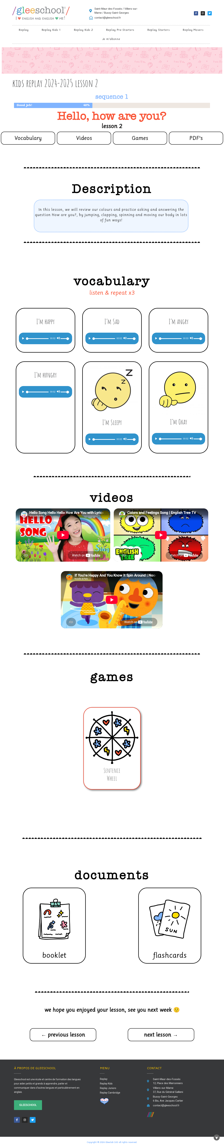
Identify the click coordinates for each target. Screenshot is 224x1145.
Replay (23, 30)
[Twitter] (210, 13)
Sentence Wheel (112, 774)
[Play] (23, 338)
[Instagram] (203, 13)
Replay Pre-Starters (120, 30)
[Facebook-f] (196, 13)
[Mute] (58, 338)
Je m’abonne (111, 39)
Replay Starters (158, 30)
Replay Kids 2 (83, 30)
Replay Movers (193, 30)
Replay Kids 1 (51, 30)
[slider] (65, 338)
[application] (45, 338)
